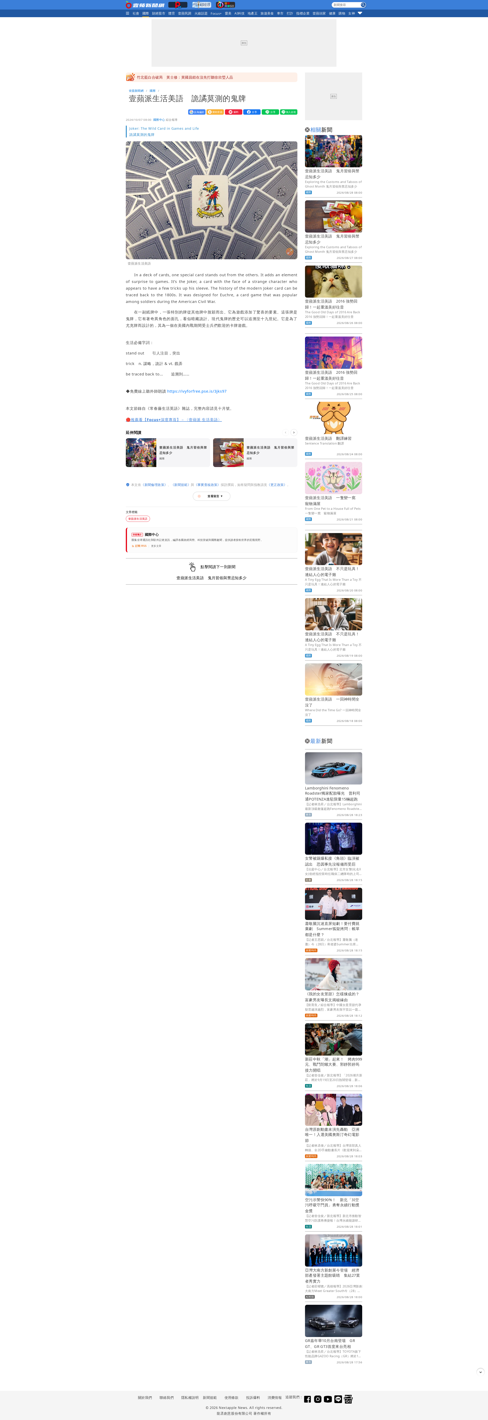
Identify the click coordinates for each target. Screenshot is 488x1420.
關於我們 (145, 1397)
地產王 (253, 13)
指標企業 (303, 13)
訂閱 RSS (141, 545)
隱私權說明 (188, 1397)
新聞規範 (210, 1397)
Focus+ (216, 13)
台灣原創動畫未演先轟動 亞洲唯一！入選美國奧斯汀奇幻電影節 (332, 1135)
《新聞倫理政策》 (154, 484)
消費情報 (275, 1397)
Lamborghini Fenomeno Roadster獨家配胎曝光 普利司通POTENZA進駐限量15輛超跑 (332, 793)
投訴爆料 (253, 1397)
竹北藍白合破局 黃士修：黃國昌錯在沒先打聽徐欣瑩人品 (185, 74)
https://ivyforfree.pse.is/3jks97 (197, 391)
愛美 (228, 13)
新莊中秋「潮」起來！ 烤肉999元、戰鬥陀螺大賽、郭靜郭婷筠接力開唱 (333, 1065)
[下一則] (294, 432)
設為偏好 (196, 111)
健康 (332, 13)
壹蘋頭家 (319, 13)
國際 (145, 13)
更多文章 (156, 545)
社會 (136, 13)
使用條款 (232, 1397)
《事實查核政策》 (207, 484)
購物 (342, 13)
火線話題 (201, 13)
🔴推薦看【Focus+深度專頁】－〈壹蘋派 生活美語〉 (174, 419)
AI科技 (239, 13)
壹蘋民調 (184, 13)
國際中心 (159, 120)
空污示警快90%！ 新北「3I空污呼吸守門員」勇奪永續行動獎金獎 (332, 1205)
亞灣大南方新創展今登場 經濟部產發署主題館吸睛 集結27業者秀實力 (332, 1276)
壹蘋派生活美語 (138, 518)
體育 (171, 13)
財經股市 (158, 13)
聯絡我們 (167, 1397)
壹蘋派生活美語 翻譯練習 (328, 438)
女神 (351, 13)
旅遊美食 (267, 13)
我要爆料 (233, 111)
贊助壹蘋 (214, 111)
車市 (280, 13)
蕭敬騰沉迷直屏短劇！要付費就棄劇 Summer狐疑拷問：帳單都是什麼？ (332, 929)
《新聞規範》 (181, 484)
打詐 (290, 13)
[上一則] (285, 432)
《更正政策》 (277, 484)
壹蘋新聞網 (136, 91)
